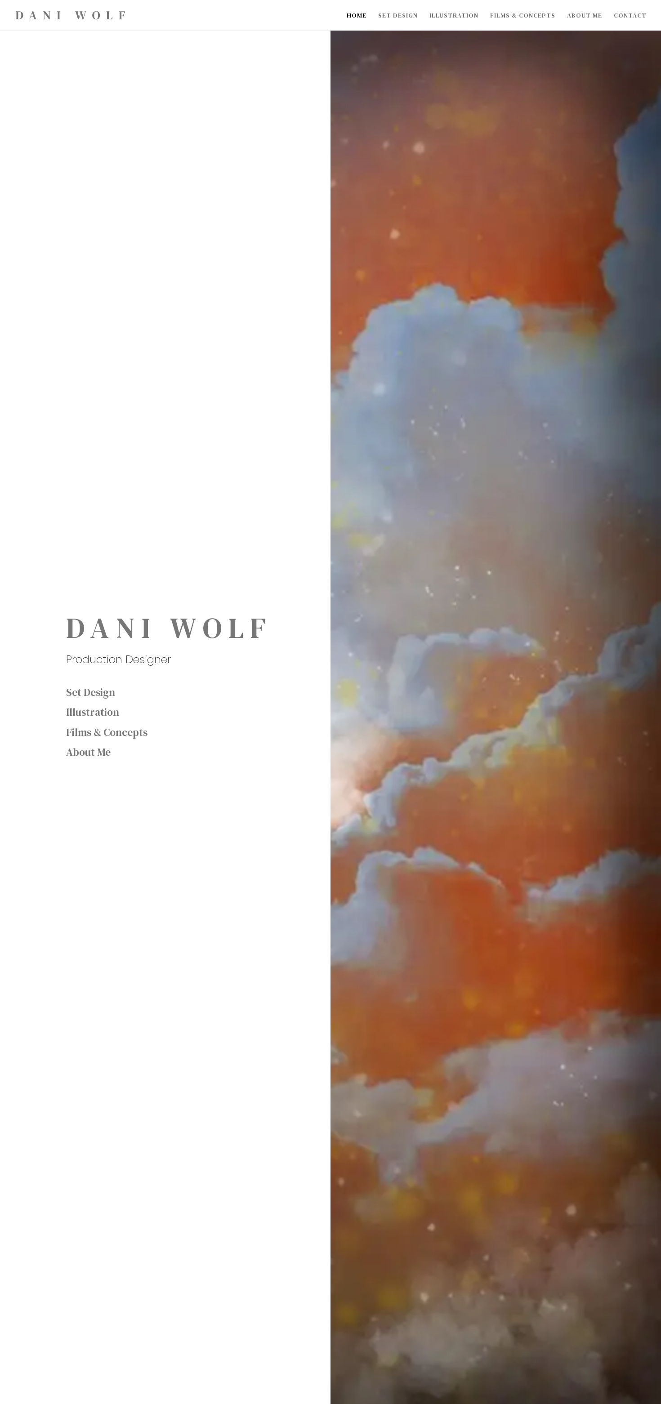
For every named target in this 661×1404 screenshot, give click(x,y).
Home (356, 16)
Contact (630, 16)
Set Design (398, 16)
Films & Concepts (522, 16)
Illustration (453, 16)
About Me (584, 16)
